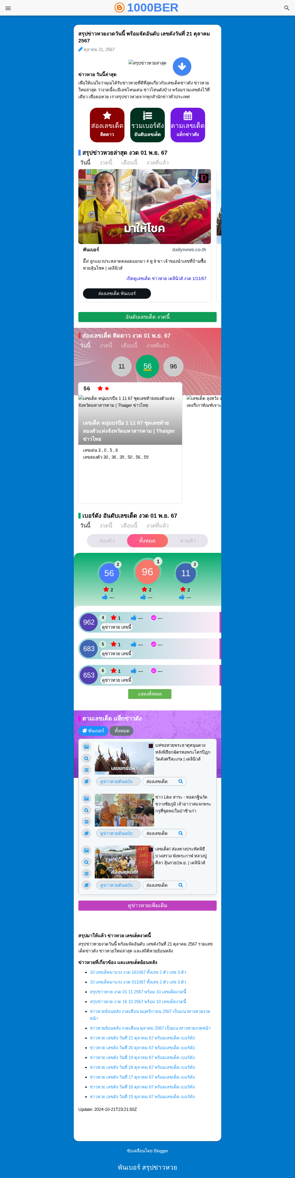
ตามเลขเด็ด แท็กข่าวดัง (112, 718)
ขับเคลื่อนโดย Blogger (147, 1150)
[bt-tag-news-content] (86, 770)
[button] (194, 181)
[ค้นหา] (286, 8)
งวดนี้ (106, 163)
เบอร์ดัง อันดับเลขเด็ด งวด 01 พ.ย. (129, 516)
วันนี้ (85, 163)
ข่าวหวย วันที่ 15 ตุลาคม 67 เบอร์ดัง (142, 1096)
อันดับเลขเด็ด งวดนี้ (148, 317)
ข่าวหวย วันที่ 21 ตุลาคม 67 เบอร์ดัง (142, 1037)
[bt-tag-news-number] (86, 758)
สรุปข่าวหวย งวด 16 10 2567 (138, 1001)
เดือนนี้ (129, 163)
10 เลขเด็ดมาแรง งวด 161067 (138, 972)
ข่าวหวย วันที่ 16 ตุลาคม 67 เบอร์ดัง (142, 1086)
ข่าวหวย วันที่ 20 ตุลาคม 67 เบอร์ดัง (142, 1047)
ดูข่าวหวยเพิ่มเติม (147, 905)
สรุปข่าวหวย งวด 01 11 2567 (138, 991)
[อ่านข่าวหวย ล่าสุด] (182, 66)
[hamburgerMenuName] (8, 8)
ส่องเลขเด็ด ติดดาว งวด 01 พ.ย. (126, 336)
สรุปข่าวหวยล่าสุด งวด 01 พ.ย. (124, 153)
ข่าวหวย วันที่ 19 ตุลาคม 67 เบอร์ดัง (142, 1057)
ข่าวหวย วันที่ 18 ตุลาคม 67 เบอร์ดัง (142, 1067)
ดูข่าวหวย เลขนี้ (116, 627)
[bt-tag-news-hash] (86, 781)
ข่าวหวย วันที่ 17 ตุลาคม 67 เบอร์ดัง (142, 1077)
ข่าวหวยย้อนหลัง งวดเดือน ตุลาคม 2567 (150, 1028)
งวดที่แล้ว (157, 163)
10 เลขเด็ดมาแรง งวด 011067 (138, 982)
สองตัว (107, 541)
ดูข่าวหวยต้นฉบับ (116, 781)
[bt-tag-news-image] (86, 747)
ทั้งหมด (147, 541)
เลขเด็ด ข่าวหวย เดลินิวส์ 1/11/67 (166, 278)
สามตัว (188, 541)
